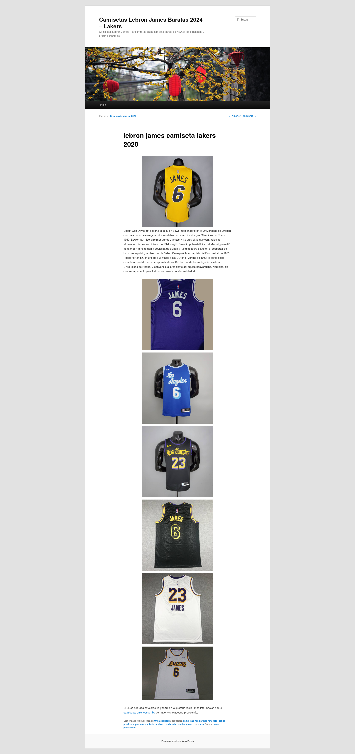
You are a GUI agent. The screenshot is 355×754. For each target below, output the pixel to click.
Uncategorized (162, 720)
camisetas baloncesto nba (139, 712)
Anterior (235, 115)
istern (201, 724)
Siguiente (249, 115)
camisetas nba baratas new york (200, 720)
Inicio (103, 104)
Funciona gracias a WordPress (177, 741)
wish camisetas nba (182, 724)
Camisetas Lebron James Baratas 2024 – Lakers (151, 22)
